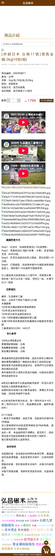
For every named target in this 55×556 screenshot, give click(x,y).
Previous (5, 19)
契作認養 (20, 520)
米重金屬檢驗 (22, 548)
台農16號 (9, 539)
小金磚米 (32, 515)
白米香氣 (43, 515)
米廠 (34, 525)
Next (49, 19)
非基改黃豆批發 (32, 534)
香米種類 (23, 530)
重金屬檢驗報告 (23, 544)
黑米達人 (21, 515)
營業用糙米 (7, 544)
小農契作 (26, 525)
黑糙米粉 (42, 544)
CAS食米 (17, 534)
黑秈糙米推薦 (43, 525)
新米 (17, 525)
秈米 (27, 520)
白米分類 (18, 539)
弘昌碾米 (34, 520)
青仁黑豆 (45, 539)
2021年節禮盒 (8, 520)
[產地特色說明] (27, 7)
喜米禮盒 (11, 530)
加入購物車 (47, 100)
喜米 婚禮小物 (39, 530)
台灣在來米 (8, 515)
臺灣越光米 (31, 539)
